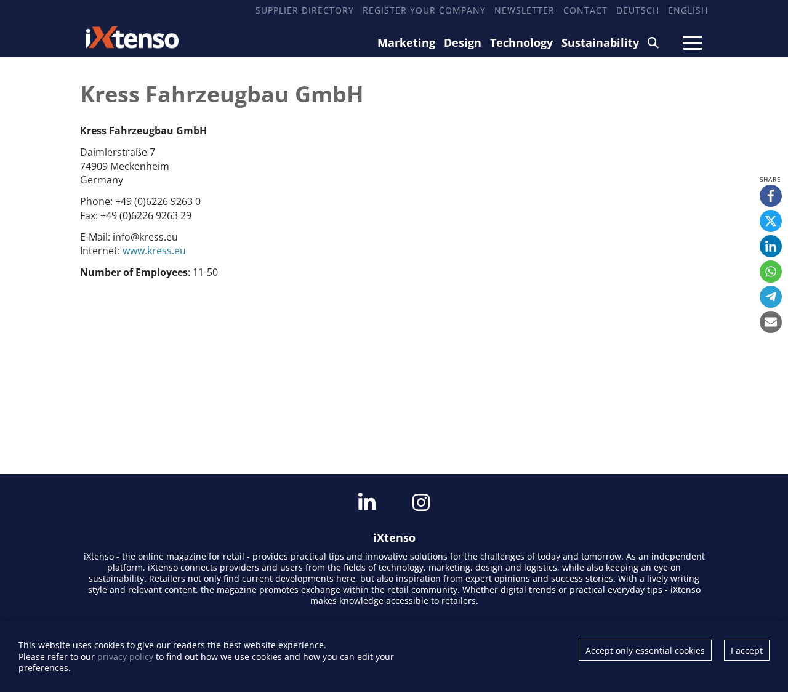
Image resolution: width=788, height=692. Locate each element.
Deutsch (637, 10)
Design (462, 42)
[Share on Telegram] (771, 297)
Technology (521, 42)
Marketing (406, 42)
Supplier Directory (304, 10)
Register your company (424, 10)
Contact (585, 10)
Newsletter (524, 10)
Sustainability (600, 42)
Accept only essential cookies (645, 650)
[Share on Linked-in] (771, 246)
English (688, 10)
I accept (747, 650)
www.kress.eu (154, 250)
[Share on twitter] (771, 221)
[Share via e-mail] (771, 322)
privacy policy (125, 656)
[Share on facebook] (771, 196)
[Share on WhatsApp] (771, 271)
